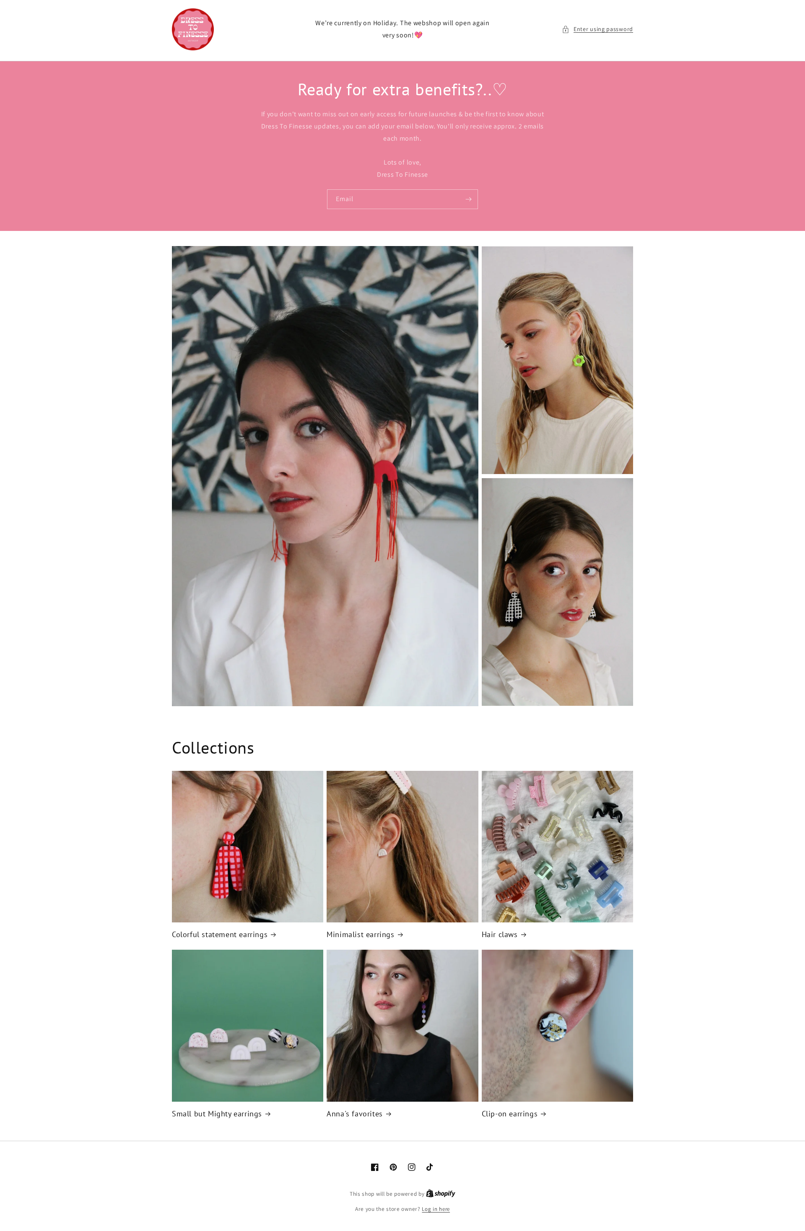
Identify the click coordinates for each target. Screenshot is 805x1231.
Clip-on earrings (510, 1113)
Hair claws (500, 934)
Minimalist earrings (360, 934)
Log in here (436, 1209)
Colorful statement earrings (219, 934)
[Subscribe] (468, 199)
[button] (597, 29)
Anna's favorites (355, 1113)
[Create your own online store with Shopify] (440, 1193)
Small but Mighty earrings (217, 1113)
